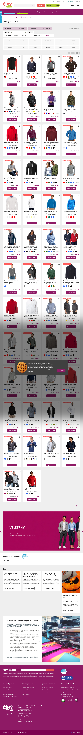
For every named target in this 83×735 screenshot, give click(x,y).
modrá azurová (34, 148)
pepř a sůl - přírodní (24, 459)
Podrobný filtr (47, 35)
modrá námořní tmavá (73, 77)
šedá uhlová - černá (34, 251)
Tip (30, 35)
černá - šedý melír (27, 251)
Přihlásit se (50, 670)
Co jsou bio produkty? (66, 694)
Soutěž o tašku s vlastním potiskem (50, 692)
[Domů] (4, 17)
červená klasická (5, 148)
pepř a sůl (29, 77)
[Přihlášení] (71, 1)
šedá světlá (66, 424)
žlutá (7, 217)
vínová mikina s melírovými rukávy (5, 493)
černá (17, 148)
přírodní (29, 217)
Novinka (24, 35)
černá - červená (5, 77)
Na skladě (8, 35)
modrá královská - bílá (47, 113)
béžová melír (27, 77)
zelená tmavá (34, 320)
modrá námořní (10, 148)
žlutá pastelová (32, 217)
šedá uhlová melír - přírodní (32, 459)
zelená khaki (66, 182)
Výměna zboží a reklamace (9, 692)
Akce (16, 35)
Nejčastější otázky (26, 689)
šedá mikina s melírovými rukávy (12, 493)
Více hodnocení (8, 560)
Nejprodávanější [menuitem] (46, 28)
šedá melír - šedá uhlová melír (29, 251)
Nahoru (5, 506)
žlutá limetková (29, 355)
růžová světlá (68, 217)
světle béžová (47, 286)
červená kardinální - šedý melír (32, 251)
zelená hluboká (47, 251)
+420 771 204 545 (50, 1)
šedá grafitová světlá (27, 390)
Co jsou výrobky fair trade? (67, 696)
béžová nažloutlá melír (24, 77)
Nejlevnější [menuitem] (21, 28)
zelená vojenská (49, 182)
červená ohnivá (7, 251)
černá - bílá (7, 77)
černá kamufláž (64, 113)
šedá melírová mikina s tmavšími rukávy (10, 493)
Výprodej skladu (39, 35)
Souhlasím (62, 370)
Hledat (33, 5)
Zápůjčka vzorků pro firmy (28, 687)
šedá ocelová (14, 148)
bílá (24, 111)
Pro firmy (41, 5)
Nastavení (30, 371)
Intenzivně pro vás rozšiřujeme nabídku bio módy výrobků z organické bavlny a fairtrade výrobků (69, 690)
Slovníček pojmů (26, 694)
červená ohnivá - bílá (54, 113)
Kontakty (58, 1)
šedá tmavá (7, 459)
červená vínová (66, 77)
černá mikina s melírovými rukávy (14, 493)
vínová (71, 424)
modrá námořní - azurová (10, 111)
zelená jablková (73, 424)
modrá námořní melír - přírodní (34, 459)
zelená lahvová (68, 182)
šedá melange (12, 148)
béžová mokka (29, 111)
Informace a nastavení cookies (10, 696)
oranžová (64, 148)
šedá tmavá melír (54, 320)
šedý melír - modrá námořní (14, 111)
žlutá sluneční (34, 111)
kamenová (71, 320)
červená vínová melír (34, 77)
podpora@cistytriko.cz (26, 710)
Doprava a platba (7, 689)
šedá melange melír (24, 424)
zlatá (66, 320)
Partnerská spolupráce (53, 5)
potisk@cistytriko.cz (26, 716)
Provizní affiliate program (47, 687)
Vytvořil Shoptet (76, 732)
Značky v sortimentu (27, 692)
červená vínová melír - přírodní (29, 459)
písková (27, 217)
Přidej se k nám (45, 689)
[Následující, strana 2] (76, 506)
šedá (51, 148)
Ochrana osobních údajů (8, 694)
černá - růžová (49, 113)
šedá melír (44, 77)
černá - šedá (12, 111)
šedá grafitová (29, 493)
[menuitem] (9, 12)
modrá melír (5, 286)
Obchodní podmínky (7, 687)
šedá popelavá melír (27, 111)
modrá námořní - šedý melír (24, 251)
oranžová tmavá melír (32, 77)
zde (49, 369)
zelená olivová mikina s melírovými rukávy (7, 493)
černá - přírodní (27, 459)
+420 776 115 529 (24, 715)
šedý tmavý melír (10, 182)
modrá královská (71, 77)
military (34, 355)
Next (82, 531)
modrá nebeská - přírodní (36, 459)
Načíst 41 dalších (41, 506)
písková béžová (32, 111)
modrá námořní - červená (7, 111)
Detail (12, 84)
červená (64, 77)
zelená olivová (68, 77)
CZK (63, 1)
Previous (1, 531)
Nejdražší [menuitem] (33, 28)
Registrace (77, 1)
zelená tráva (51, 424)
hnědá (49, 424)
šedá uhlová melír (29, 424)
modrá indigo (49, 251)
